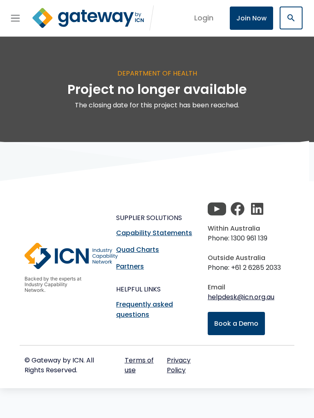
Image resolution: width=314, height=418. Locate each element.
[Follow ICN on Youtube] (217, 209)
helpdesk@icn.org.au (241, 297)
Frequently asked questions (144, 309)
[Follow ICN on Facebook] (237, 209)
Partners (130, 266)
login (203, 18)
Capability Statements (154, 233)
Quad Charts (137, 249)
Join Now (251, 18)
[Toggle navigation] (15, 18)
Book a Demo (236, 323)
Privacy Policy (179, 365)
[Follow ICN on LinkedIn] (257, 209)
